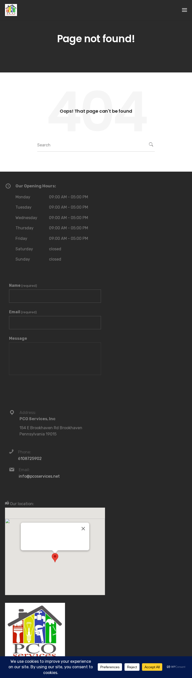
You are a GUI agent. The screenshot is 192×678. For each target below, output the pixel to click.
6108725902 (30, 458)
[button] (55, 557)
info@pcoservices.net (39, 476)
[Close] (83, 529)
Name (23, 285)
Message (18, 338)
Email (23, 312)
